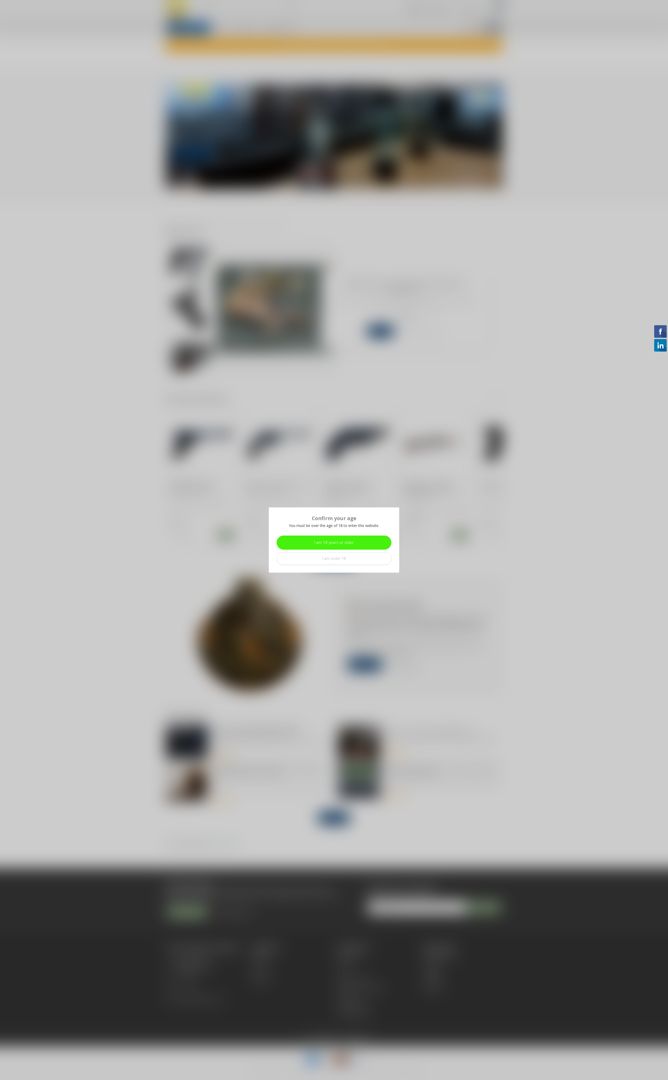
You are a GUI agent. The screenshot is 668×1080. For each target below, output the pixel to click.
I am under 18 (334, 558)
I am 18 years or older (334, 542)
